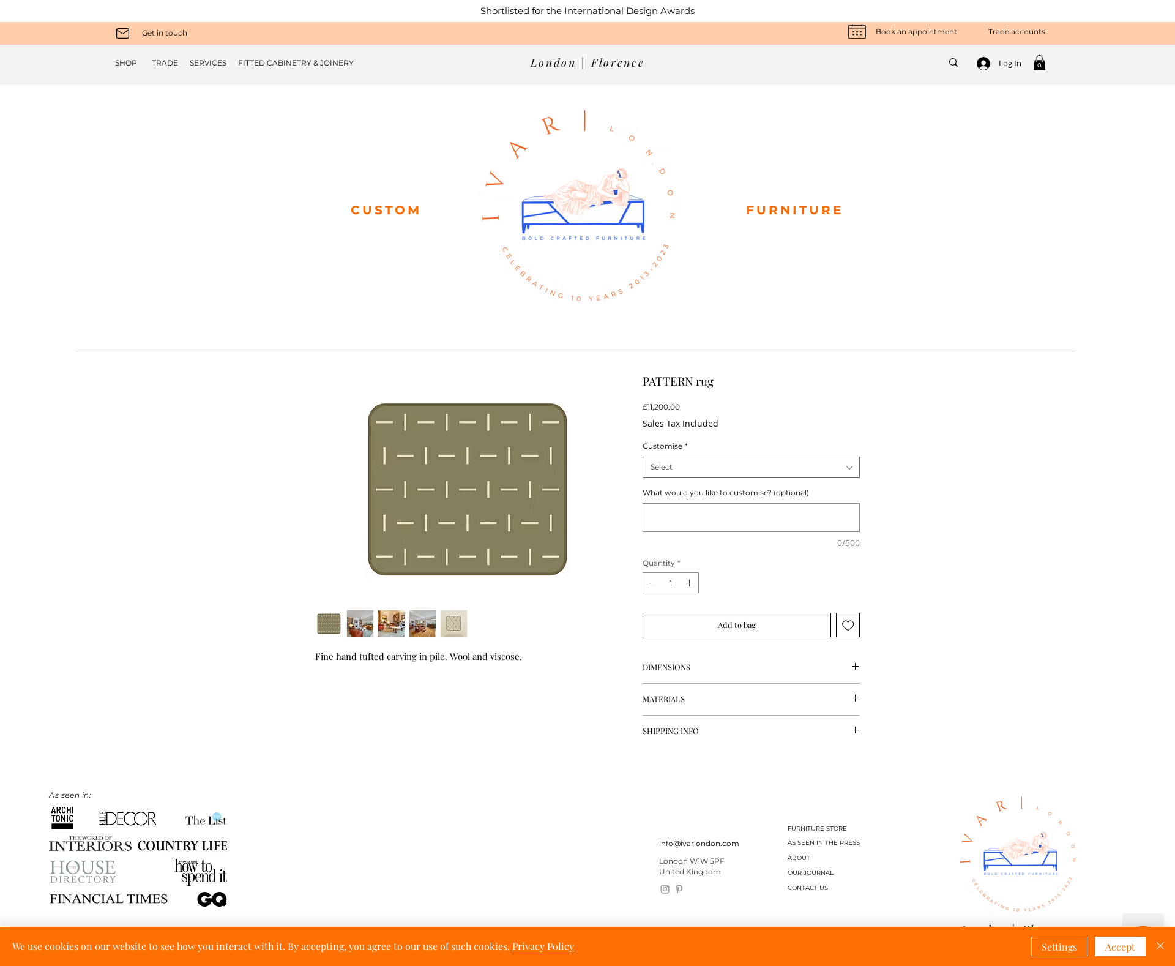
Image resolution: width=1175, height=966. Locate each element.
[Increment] (690, 583)
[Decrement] (651, 583)
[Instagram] (665, 889)
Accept (1120, 946)
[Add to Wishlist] (848, 625)
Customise (665, 446)
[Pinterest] (679, 889)
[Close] (1160, 946)
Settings (1059, 946)
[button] (1039, 62)
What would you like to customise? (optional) (726, 492)
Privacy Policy (543, 946)
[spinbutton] (671, 583)
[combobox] (751, 467)
